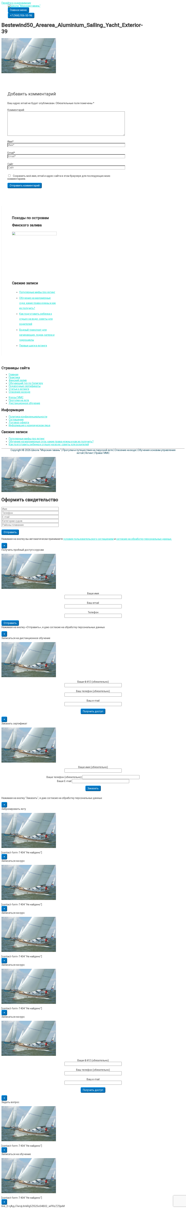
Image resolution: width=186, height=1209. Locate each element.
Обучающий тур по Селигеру (26, 383)
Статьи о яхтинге (19, 389)
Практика (14, 377)
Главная (13, 374)
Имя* (10, 141)
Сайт (10, 164)
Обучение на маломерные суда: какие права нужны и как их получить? (37, 303)
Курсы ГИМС (16, 397)
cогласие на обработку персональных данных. (144, 538)
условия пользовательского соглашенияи (88, 538)
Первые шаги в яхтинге (33, 345)
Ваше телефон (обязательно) (64, 777)
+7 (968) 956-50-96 (21, 15)
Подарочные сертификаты (25, 386)
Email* (11, 152)
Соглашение (16, 419)
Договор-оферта (19, 422)
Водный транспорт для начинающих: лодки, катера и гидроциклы (36, 334)
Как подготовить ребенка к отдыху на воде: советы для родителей (36, 318)
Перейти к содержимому (16, 2)
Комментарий (15, 109)
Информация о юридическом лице (29, 425)
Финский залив (18, 380)
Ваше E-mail (64, 781)
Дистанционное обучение (24, 403)
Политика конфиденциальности (28, 416)
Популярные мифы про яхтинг (37, 292)
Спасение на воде (19, 391)
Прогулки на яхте (19, 400)
